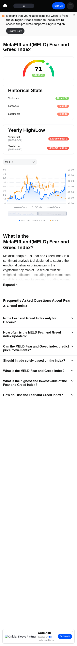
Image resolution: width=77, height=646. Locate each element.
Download (64, 636)
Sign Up (58, 5)
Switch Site (15, 30)
